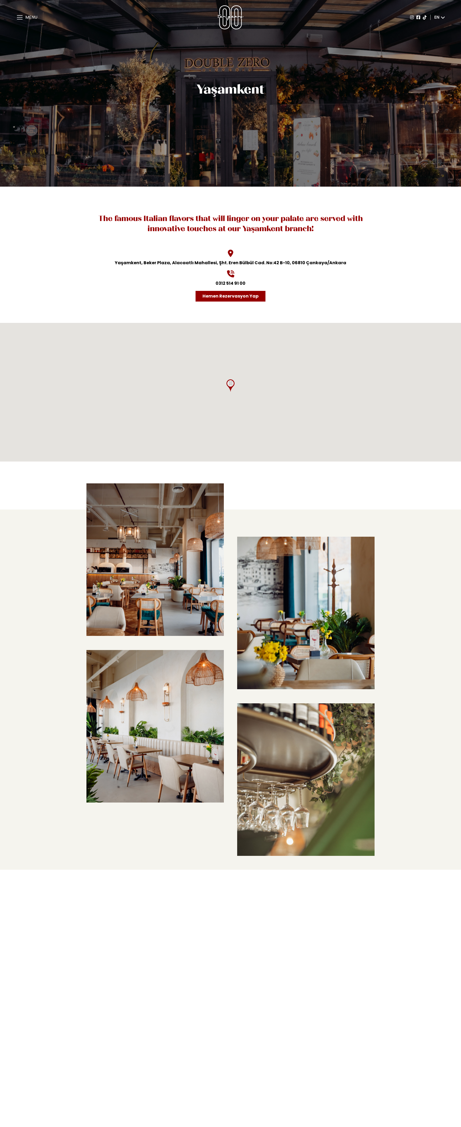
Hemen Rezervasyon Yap (230, 296)
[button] (230, 385)
